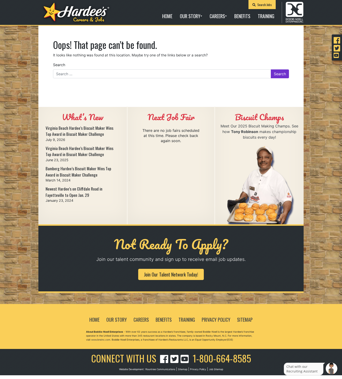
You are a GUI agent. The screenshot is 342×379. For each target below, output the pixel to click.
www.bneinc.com (100, 339)
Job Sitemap (216, 369)
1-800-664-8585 (222, 358)
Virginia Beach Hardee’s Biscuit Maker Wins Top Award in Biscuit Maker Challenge (79, 131)
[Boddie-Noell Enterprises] (295, 12)
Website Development (131, 369)
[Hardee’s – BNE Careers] (76, 12)
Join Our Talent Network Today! (171, 274)
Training (266, 16)
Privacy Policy (216, 319)
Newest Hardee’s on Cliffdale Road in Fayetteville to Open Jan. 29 (74, 192)
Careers (217, 16)
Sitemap (245, 319)
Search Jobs (264, 4)
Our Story (190, 16)
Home (167, 16)
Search (59, 64)
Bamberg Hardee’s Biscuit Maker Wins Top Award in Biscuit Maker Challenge (78, 171)
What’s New (82, 116)
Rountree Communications (160, 369)
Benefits (242, 16)
